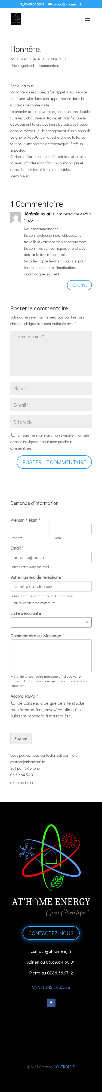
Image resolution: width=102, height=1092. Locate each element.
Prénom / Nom (25, 520)
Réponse (79, 285)
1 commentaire (48, 65)
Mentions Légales (51, 987)
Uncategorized (22, 65)
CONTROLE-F (64, 1066)
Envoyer (21, 738)
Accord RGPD (24, 696)
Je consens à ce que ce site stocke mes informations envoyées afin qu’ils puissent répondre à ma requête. (47, 709)
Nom (57, 537)
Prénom (16, 537)
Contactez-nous (51, 933)
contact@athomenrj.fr (27, 761)
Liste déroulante (27, 613)
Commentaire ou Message (37, 635)
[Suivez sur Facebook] (51, 1003)
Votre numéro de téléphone (37, 577)
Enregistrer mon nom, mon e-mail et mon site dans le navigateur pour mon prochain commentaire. (49, 442)
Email (17, 548)
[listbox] (51, 622)
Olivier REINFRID (30, 58)
